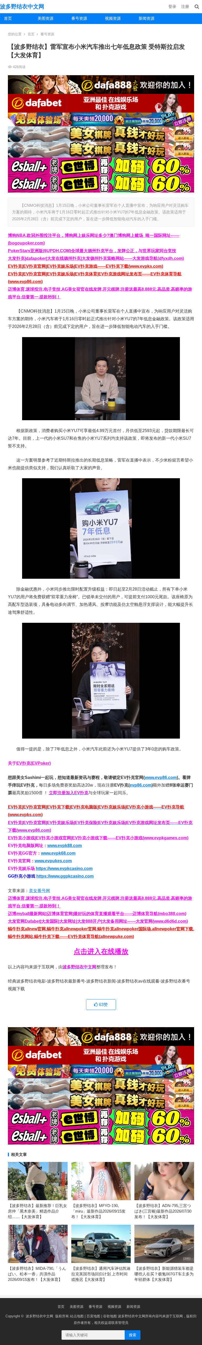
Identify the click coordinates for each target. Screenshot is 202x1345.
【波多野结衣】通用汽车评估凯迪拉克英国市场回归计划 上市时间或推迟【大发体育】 (100, 1274)
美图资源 (45, 18)
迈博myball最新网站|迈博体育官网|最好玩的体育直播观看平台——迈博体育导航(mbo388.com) (97, 913)
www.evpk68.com (58, 853)
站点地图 (77, 1316)
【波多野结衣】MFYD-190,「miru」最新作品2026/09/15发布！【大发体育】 (98, 1211)
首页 (8, 18)
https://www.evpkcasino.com (64, 868)
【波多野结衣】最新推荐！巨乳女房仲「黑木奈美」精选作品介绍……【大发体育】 (37, 1211)
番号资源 (79, 18)
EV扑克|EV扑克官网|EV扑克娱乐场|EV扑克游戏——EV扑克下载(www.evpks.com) (85, 266)
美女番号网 (39, 890)
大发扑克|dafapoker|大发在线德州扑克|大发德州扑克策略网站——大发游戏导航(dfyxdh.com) (96, 258)
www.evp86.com (161, 777)
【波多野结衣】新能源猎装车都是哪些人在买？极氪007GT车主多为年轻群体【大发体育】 (164, 1274)
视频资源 (113, 18)
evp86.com (141, 785)
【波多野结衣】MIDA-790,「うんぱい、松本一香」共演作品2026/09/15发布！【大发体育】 (37, 1274)
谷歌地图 (110, 1316)
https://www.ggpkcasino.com (65, 876)
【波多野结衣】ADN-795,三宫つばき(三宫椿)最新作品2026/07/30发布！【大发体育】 (162, 1211)
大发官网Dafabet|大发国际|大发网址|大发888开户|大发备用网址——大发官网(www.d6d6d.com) (98, 921)
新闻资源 (146, 18)
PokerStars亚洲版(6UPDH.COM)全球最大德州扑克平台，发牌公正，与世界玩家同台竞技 (92, 250)
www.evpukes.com (53, 861)
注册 (185, 6)
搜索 (132, 1335)
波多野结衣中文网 (22, 6)
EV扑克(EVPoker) (33, 763)
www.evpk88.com (64, 845)
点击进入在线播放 (101, 951)
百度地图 (93, 1316)
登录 (172, 6)
